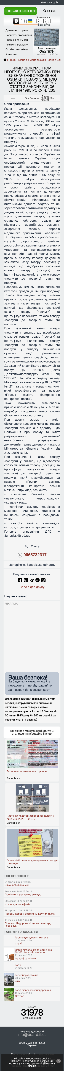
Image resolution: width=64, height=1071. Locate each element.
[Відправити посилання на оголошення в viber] (26, 581)
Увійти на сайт (49, 2)
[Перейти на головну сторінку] (6, 60)
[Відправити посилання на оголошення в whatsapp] (43, 581)
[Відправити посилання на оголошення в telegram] (32, 581)
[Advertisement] (32, 637)
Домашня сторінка (17, 30)
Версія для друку (32, 587)
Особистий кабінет (17, 49)
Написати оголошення (19, 34)
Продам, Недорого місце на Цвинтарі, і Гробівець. (28, 924)
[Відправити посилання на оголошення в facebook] (20, 581)
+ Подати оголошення (20, 11)
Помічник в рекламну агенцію (23, 894)
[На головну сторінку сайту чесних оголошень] (32, 24)
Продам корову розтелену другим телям (30, 913)
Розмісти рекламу (17, 44)
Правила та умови (17, 39)
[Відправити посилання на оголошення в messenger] (38, 581)
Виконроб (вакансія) (17, 884)
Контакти (11, 54)
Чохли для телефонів (17, 904)
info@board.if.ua (32, 1035)
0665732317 (35, 554)
